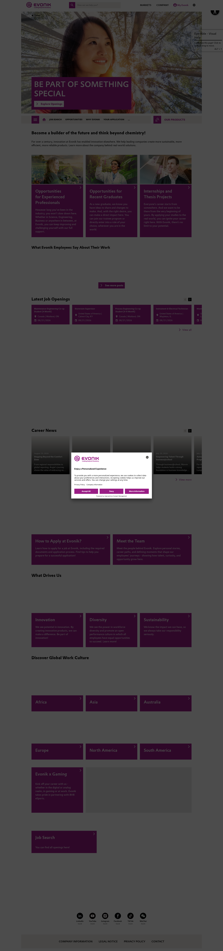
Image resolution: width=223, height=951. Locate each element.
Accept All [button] (86, 491)
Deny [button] (111, 491)
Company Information (94, 485)
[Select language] (147, 457)
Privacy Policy (79, 485)
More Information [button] (137, 491)
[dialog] (111, 475)
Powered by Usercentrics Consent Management (111, 496)
